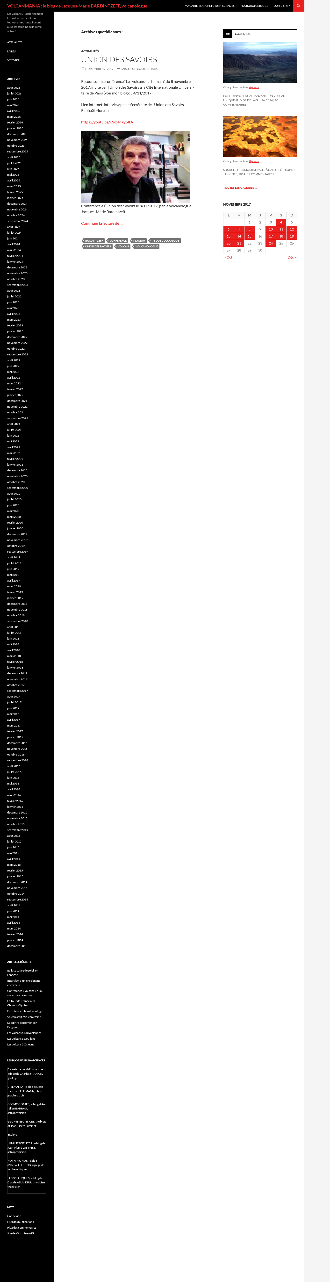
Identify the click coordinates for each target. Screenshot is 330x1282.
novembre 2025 (17, 140)
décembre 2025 (17, 134)
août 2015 (13, 835)
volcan (123, 246)
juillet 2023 (14, 296)
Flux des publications (20, 1222)
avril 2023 (13, 314)
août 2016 (13, 766)
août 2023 (13, 290)
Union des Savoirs (119, 59)
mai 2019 (13, 574)
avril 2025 (13, 180)
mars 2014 (14, 928)
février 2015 (15, 870)
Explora (12, 1134)
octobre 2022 (16, 348)
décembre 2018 (17, 603)
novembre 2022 (17, 343)
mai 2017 (13, 714)
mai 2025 (13, 174)
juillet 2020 (14, 499)
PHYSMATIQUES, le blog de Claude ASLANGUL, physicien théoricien (26, 1182)
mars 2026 (14, 116)
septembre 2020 (17, 488)
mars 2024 (14, 250)
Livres (11, 51)
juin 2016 (13, 777)
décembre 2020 (17, 470)
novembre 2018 (17, 609)
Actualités (90, 51)
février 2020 (15, 522)
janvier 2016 (15, 806)
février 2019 (15, 592)
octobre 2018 (16, 615)
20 (228, 243)
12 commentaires (260, 174)
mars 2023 (14, 319)
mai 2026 (13, 105)
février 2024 (15, 256)
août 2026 (13, 87)
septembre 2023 (17, 285)
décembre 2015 (17, 812)
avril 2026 (13, 111)
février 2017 (15, 731)
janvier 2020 (15, 528)
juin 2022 (13, 366)
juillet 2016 (14, 772)
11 (281, 229)
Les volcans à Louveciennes (24, 1033)
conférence (118, 240)
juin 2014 (13, 911)
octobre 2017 (16, 685)
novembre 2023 (17, 273)
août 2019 (13, 557)
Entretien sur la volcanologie (25, 1011)
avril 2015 (13, 859)
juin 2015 (13, 847)
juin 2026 (13, 99)
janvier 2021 (15, 464)
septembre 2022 (17, 354)
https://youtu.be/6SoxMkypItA (107, 122)
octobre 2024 (16, 215)
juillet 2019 (14, 563)
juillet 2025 (14, 163)
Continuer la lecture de (102, 223)
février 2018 (15, 661)
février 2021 (15, 459)
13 (228, 236)
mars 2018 (14, 656)
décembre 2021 (17, 401)
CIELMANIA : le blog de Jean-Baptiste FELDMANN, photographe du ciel (25, 1091)
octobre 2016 (16, 754)
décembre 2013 (17, 946)
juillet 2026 (14, 93)
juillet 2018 (14, 632)
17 (271, 236)
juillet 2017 (14, 702)
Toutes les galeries (240, 187)
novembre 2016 (17, 748)
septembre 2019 (17, 551)
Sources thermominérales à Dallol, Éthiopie (258, 170)
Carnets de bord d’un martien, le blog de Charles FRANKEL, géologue (26, 1073)
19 (292, 236)
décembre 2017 (17, 673)
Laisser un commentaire (139, 69)
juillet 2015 (14, 841)
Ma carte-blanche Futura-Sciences (210, 5)
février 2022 (15, 389)
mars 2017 (14, 725)
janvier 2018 (15, 667)
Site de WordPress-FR (21, 1233)
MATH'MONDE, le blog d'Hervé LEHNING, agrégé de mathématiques (25, 1165)
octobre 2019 (16, 545)
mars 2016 (14, 795)
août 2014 (13, 905)
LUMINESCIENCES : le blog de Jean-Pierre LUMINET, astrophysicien (26, 1147)
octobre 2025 (16, 145)
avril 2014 (13, 922)
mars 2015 (14, 864)
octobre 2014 (16, 893)
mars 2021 (14, 453)
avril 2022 (13, 377)
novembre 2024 (17, 209)
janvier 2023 (15, 331)
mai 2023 (13, 308)
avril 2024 (13, 244)
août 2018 (13, 627)
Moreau (139, 240)
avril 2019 (13, 580)
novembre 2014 (17, 888)
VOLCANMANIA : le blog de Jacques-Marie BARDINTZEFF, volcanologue (77, 5)
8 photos (254, 161)
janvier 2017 (15, 737)
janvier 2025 (15, 198)
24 (271, 243)
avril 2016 (13, 789)
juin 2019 (13, 569)
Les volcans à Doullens (21, 1038)
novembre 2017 (17, 679)
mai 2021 (13, 441)
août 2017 (13, 696)
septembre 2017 (17, 690)
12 (292, 229)
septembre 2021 (17, 418)
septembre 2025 (17, 151)
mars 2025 (14, 186)
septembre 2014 (17, 899)
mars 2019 (14, 586)
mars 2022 (14, 383)
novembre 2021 (17, 406)
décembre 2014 (17, 882)
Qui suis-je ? (282, 5)
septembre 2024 (17, 221)
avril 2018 (13, 650)
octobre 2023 (16, 279)
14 (239, 236)
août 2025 (13, 157)
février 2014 (15, 934)
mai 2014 (13, 917)
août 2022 (13, 360)
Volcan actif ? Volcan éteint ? (24, 1017)
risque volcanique (165, 240)
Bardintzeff (94, 240)
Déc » (292, 257)
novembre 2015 (17, 818)
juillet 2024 (14, 232)
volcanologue (147, 246)
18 (281, 236)
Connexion (14, 1216)
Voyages (13, 60)
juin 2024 (13, 238)
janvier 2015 (15, 876)
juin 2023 (13, 302)
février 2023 (15, 325)
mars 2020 (14, 517)
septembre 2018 (17, 621)
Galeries (242, 34)
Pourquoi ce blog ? (254, 5)
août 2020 (13, 493)
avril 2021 (13, 447)
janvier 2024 (15, 261)
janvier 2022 (15, 395)
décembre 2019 (17, 534)
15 (249, 236)
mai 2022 (13, 372)
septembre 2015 (17, 830)
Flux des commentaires (21, 1227)
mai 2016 (13, 783)
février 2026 (15, 122)
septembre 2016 (17, 760)
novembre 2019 (17, 540)
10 (271, 229)
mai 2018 (13, 644)
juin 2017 (13, 708)
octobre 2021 (16, 412)
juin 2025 (13, 169)
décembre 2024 (17, 203)
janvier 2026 (15, 128)
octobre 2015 (16, 824)
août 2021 (13, 424)
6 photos (254, 87)
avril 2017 (13, 719)
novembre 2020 (17, 476)
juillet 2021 (14, 430)
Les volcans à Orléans (20, 1044)
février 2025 (15, 192)
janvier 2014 (15, 940)
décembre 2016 (17, 743)
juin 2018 (13, 638)
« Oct (228, 257)
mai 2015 (13, 853)
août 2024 (13, 227)
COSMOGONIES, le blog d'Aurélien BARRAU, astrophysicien (26, 1108)
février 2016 (15, 801)
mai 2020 (13, 511)
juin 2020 (13, 505)
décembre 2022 (17, 337)
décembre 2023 (17, 267)
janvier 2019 (15, 598)
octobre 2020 (16, 482)
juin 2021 (13, 435)
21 (239, 243)
